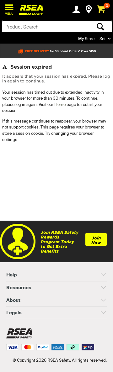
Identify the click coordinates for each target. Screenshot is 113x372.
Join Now (96, 240)
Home (60, 104)
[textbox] (45, 26)
